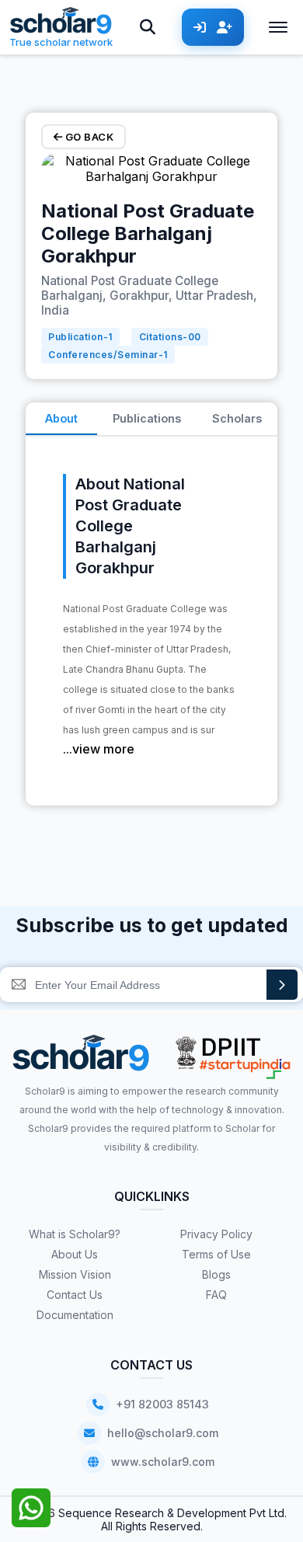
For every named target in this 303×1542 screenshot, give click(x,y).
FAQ (216, 1294)
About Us (74, 1254)
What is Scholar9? (74, 1234)
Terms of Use (216, 1254)
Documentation (75, 1314)
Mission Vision (75, 1274)
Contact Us (75, 1294)
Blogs (216, 1274)
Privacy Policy (216, 1234)
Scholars (237, 418)
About (61, 418)
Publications (147, 418)
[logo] (81, 1058)
